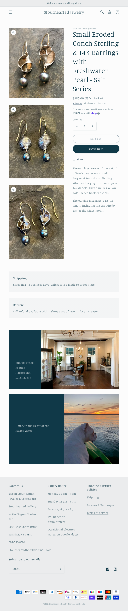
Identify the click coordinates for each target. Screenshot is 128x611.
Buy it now (96, 148)
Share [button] (80, 159)
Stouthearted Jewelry (58, 604)
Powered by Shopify (76, 604)
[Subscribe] (60, 569)
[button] (10, 12)
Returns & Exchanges (100, 505)
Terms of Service (97, 512)
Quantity (77, 119)
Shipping (77, 103)
